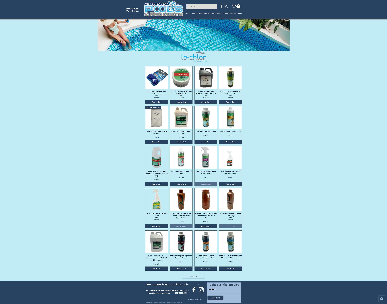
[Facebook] (221, 6)
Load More (193, 276)
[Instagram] (226, 6)
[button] (236, 6)
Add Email (211, 289)
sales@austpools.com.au (159, 293)
